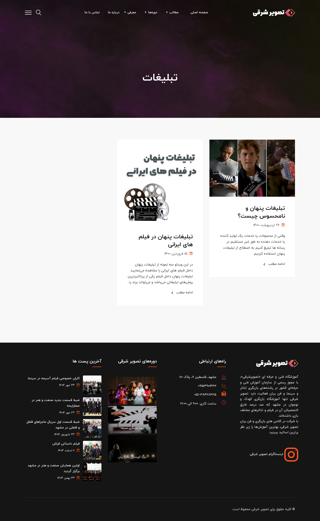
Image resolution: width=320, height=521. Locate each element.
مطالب (174, 12)
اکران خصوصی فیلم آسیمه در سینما (54, 378)
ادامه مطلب (276, 264)
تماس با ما (92, 12)
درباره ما (114, 12)
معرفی (132, 12)
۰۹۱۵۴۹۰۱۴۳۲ (207, 386)
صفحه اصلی (199, 12)
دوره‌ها (152, 12)
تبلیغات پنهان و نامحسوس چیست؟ (261, 212)
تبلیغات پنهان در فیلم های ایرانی (166, 241)
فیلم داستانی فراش (66, 443)
